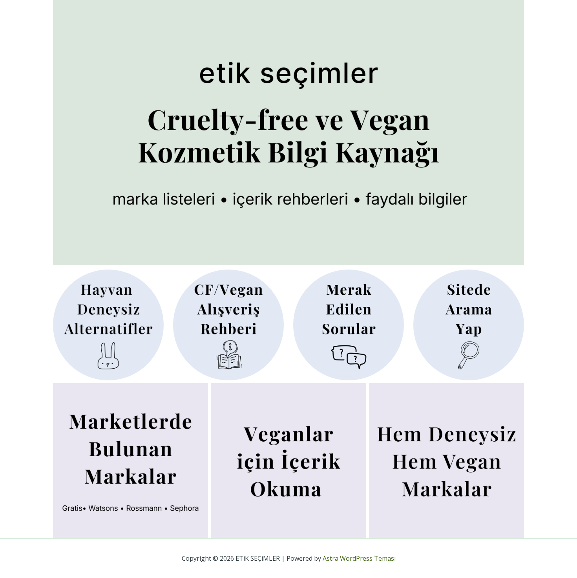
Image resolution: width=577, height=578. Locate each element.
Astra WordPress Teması (359, 558)
